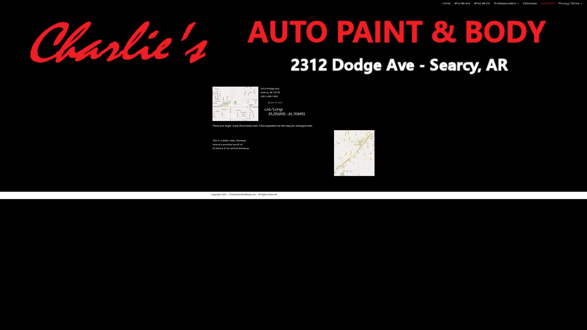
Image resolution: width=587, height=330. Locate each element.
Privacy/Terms (568, 3)
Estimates (530, 3)
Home (446, 3)
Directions (547, 3)
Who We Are (462, 3)
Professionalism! (505, 3)
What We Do (482, 3)
